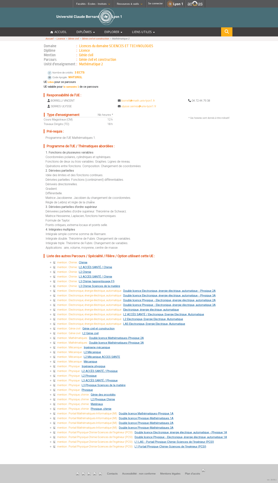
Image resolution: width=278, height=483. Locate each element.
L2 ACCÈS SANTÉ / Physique (100, 371)
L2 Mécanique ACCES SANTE (102, 357)
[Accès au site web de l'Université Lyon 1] (175, 6)
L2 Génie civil (90, 333)
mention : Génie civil (68, 328)
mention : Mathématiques (72, 337)
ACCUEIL (60, 32)
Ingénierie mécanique (97, 347)
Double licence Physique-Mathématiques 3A (146, 427)
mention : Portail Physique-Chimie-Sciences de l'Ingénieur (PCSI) (95, 432)
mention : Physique (68, 366)
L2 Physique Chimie (103, 399)
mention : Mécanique (69, 347)
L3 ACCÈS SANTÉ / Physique (100, 380)
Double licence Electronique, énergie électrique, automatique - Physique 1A (181, 432)
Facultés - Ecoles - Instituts (91, 3)
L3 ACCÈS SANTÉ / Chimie (95, 276)
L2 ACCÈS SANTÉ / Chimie (95, 267)
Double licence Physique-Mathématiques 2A (146, 423)
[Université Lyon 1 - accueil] (33, 25)
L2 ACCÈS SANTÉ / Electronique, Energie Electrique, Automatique (163, 314)
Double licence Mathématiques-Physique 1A (146, 413)
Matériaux (97, 404)
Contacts (112, 473)
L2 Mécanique (92, 352)
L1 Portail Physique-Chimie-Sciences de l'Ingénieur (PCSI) (170, 446)
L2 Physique (89, 375)
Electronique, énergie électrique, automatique (151, 309)
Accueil (50, 38)
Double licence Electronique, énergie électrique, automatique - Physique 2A (169, 290)
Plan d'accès (192, 473)
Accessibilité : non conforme (139, 473)
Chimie (83, 262)
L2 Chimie (85, 272)
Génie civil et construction (95, 38)
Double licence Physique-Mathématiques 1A (146, 418)
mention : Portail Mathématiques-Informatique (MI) (87, 413)
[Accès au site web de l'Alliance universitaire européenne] (195, 6)
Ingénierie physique (93, 366)
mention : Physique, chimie (73, 394)
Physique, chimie (101, 408)
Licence (61, 38)
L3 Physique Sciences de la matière (104, 385)
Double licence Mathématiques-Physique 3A (116, 342)
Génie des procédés (103, 394)
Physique (87, 390)
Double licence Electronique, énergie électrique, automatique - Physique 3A (169, 295)
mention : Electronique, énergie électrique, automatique (89, 290)
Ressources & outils (128, 3)
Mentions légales (170, 473)
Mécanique (90, 361)
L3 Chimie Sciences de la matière (99, 286)
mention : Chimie (67, 262)
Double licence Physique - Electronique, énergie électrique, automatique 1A (181, 437)
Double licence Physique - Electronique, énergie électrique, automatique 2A (169, 300)
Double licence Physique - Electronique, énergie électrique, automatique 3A (169, 305)
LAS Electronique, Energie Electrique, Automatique (154, 324)
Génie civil (73, 38)
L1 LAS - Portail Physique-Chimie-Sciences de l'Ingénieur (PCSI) (174, 442)
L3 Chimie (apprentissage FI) (96, 281)
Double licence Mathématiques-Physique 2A (116, 338)
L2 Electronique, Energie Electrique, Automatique (153, 319)
